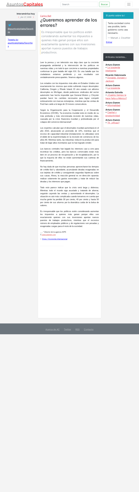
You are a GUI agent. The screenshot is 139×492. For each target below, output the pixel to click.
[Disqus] (69, 282)
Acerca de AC (52, 329)
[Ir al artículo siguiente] (33, 17)
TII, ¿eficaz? (113, 122)
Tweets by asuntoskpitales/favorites (20, 43)
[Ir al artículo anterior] (19, 17)
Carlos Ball (45, 15)
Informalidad (113, 105)
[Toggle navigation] (129, 4)
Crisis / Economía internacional (54, 239)
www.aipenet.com (49, 235)
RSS (77, 329)
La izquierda (113, 88)
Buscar (104, 4)
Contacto (89, 329)
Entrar (109, 42)
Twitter (67, 329)
